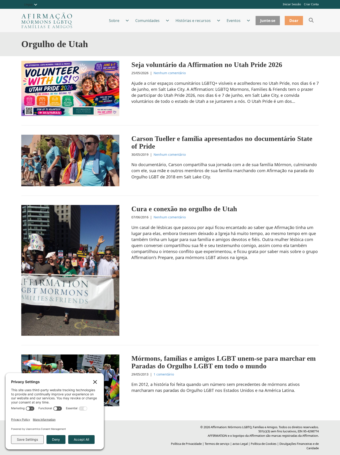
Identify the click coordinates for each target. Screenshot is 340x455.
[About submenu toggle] (127, 20)
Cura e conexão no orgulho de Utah (184, 209)
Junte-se (267, 20)
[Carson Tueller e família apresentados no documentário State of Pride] (70, 160)
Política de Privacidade (186, 444)
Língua (28, 4)
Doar (293, 20)
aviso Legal (240, 444)
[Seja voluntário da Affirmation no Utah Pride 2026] (70, 88)
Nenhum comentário (170, 73)
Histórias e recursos (193, 20)
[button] (36, 4)
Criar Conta (311, 4)
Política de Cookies (263, 444)
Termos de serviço (217, 444)
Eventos (234, 20)
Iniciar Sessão (292, 4)
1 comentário (164, 374)
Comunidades (147, 20)
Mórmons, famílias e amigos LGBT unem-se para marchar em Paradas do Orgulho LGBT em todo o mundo (223, 362)
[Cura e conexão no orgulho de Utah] (70, 270)
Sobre (114, 20)
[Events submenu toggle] (248, 20)
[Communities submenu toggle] (167, 20)
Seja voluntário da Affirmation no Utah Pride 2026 (206, 64)
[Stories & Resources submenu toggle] (218, 20)
